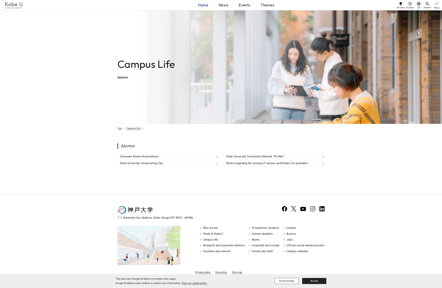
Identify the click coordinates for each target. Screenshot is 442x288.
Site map (237, 272)
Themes (267, 5)
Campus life (210, 239)
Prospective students (265, 228)
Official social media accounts (305, 245)
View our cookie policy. (194, 283)
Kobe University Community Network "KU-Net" (255, 156)
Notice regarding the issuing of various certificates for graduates (267, 163)
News (223, 5)
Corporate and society (266, 245)
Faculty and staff (262, 251)
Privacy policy (202, 272)
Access (291, 233)
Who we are (210, 228)
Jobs (289, 239)
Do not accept (286, 281)
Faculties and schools (217, 251)
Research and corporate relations (224, 245)
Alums (256, 239)
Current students (262, 233)
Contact (291, 228)
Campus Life (133, 128)
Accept (314, 281)
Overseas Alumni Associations (139, 156)
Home (203, 5)
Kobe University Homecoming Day (141, 163)
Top (119, 128)
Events (244, 5)
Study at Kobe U (213, 233)
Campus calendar (297, 251)
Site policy (221, 272)
